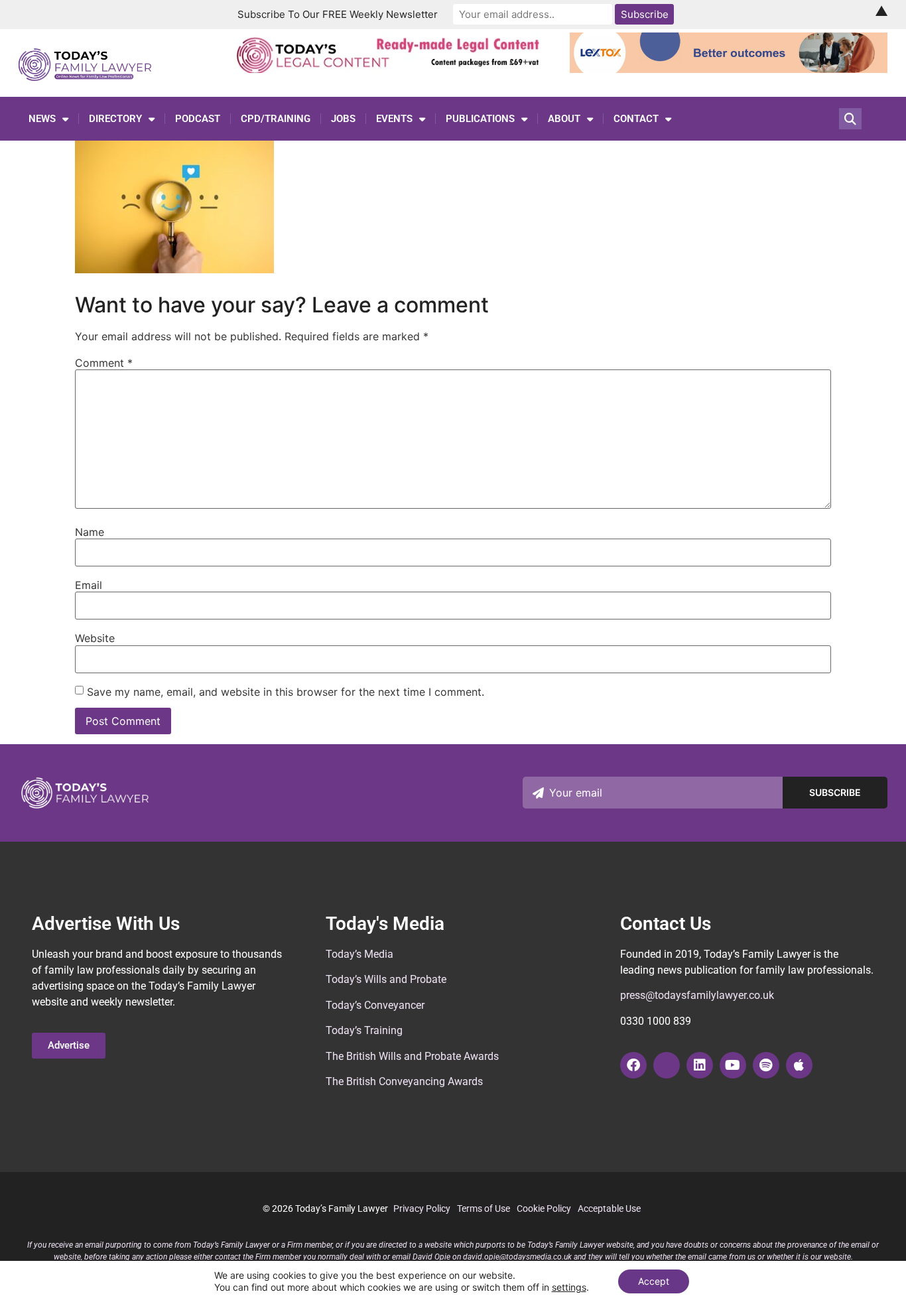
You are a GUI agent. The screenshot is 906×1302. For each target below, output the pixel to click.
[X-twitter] (666, 1065)
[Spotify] (766, 1065)
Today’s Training (364, 1030)
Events (394, 119)
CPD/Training (275, 119)
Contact (636, 119)
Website (95, 638)
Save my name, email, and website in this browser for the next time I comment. (285, 691)
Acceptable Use (609, 1208)
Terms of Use (483, 1208)
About (564, 119)
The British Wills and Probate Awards (412, 1056)
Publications (480, 119)
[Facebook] (633, 1065)
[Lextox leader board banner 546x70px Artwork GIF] (728, 69)
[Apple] (799, 1065)
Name (89, 532)
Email (88, 585)
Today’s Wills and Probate (386, 979)
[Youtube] (733, 1065)
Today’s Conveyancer (375, 1005)
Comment (104, 363)
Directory (115, 119)
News (42, 119)
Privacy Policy (421, 1208)
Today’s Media (359, 954)
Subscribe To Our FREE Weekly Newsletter (337, 14)
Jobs (343, 119)
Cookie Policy (544, 1208)
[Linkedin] (699, 1065)
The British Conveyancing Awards (404, 1081)
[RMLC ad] (391, 69)
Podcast (197, 119)
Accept (653, 1281)
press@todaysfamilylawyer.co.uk (697, 995)
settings (569, 1287)
